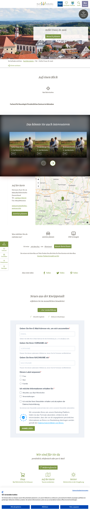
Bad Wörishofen (28, 61)
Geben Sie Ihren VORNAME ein (33, 343)
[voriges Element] (43, 163)
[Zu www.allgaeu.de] (60, 4)
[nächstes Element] (52, 163)
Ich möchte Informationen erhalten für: (37, 389)
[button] (47, 310)
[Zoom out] (38, 183)
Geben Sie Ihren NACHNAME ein (34, 358)
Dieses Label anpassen (30, 372)
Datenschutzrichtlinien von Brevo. (51, 423)
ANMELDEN (27, 428)
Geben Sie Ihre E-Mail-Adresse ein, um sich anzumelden (44, 328)
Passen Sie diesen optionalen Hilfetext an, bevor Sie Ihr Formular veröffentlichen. (45, 353)
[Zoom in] (38, 179)
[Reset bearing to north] (38, 186)
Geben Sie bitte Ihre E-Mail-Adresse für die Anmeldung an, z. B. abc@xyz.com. (44, 339)
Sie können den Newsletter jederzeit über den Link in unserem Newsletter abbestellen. (47, 408)
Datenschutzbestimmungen (80, 490)
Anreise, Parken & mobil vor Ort (48, 256)
